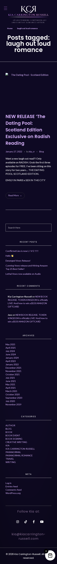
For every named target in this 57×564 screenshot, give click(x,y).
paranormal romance (19, 455)
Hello (8, 255)
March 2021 (11, 391)
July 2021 (10, 377)
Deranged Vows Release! (18, 260)
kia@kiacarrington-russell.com (28, 536)
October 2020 (13, 394)
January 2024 (12, 357)
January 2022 (12, 364)
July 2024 (10, 351)
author (10, 425)
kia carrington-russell (20, 448)
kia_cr (32, 151)
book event (13, 435)
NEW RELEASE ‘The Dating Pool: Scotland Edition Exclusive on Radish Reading (28, 129)
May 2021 (10, 384)
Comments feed (14, 489)
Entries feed (12, 486)
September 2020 (14, 397)
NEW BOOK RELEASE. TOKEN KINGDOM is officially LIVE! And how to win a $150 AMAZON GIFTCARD (28, 318)
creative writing (16, 442)
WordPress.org (13, 493)
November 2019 (13, 404)
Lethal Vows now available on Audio (23, 273)
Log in (8, 483)
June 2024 (11, 354)
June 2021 (11, 381)
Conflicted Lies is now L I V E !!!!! (22, 251)
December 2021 (13, 367)
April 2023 (11, 361)
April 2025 (11, 347)
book (9, 432)
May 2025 (10, 344)
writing (11, 462)
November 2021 (13, 371)
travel (10, 458)
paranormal (13, 452)
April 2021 (11, 387)
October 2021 (13, 374)
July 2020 (10, 401)
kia (8, 445)
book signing (14, 438)
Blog (41, 151)
